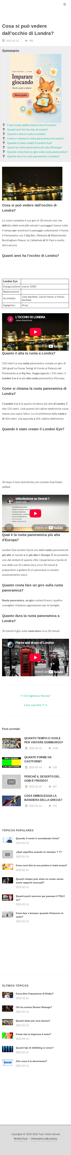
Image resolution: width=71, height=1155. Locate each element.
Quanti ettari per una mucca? (33, 1020)
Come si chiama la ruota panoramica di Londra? (35, 138)
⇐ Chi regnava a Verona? (35, 695)
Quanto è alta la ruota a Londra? (26, 134)
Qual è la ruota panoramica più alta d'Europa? (34, 147)
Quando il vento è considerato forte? (37, 838)
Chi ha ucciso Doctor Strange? (34, 1007)
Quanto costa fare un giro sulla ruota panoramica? (37, 152)
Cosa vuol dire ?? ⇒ (35, 705)
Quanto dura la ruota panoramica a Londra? (33, 156)
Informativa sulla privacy (44, 1139)
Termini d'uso (21, 1139)
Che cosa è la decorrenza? (31, 1061)
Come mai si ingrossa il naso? (33, 1034)
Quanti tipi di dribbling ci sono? (35, 1047)
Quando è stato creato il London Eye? (29, 143)
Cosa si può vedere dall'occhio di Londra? (32, 125)
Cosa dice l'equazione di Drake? (35, 993)
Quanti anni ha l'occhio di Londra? (27, 129)
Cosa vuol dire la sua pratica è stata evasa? (41, 865)
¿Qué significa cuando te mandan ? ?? (39, 852)
